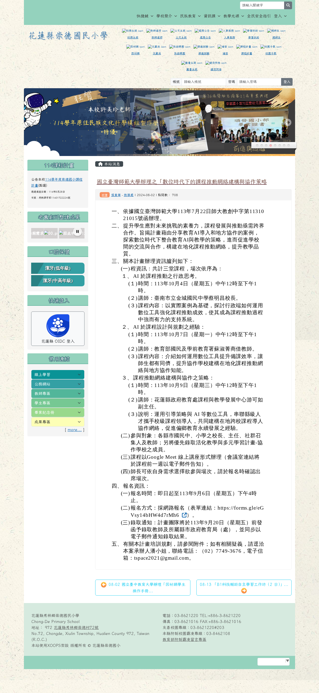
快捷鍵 (143, 16)
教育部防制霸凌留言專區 (184, 639)
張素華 (116, 195)
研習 (105, 194)
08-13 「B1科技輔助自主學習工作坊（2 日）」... (244, 584)
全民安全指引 (259, 16)
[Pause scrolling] (77, 231)
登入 (278, 16)
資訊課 (210, 16)
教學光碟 (231, 16)
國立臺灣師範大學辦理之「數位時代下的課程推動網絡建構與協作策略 (182, 181)
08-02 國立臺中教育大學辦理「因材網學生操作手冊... (146, 587)
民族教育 (188, 16)
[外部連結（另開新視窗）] (184, 515)
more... (75, 430)
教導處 (129, 195)
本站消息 (111, 164)
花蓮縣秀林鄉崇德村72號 (76, 627)
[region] (57, 233)
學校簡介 (164, 16)
